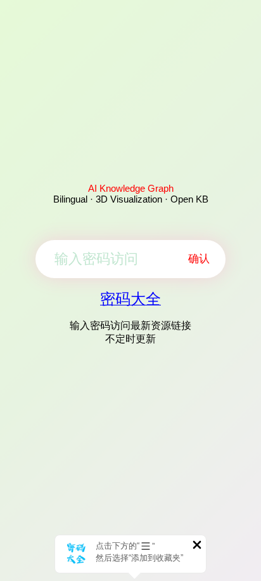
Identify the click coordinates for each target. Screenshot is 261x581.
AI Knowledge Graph (131, 188)
